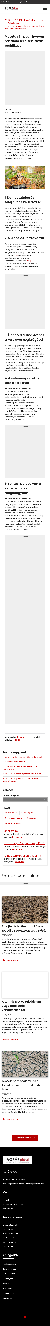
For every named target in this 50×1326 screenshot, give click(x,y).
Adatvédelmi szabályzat (13, 1204)
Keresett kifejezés (11, 795)
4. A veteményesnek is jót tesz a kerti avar (22, 773)
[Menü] (45, 8)
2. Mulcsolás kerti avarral (14, 761)
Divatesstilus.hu (9, 1238)
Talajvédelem (14, 23)
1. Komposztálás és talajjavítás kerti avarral (22, 757)
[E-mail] (20, 737)
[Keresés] (45, 799)
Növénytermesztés (10, 1269)
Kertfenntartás (9, 1274)
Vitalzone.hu (8, 1229)
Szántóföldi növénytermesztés (29, 20)
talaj (16, 255)
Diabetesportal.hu (10, 1233)
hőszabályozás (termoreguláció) (24, 843)
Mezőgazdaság (9, 1264)
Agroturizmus (8, 1293)
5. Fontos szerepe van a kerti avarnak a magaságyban (20, 780)
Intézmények (11, 812)
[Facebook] (17, 737)
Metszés (6, 1283)
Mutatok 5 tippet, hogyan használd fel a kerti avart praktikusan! (24, 27)
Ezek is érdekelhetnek (21, 875)
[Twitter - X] (23, 737)
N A (13, 109)
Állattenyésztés (9, 1279)
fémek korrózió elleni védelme (22, 855)
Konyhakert (7, 1298)
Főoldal (8, 20)
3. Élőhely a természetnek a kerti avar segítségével (20, 768)
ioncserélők (11, 831)
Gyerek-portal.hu (10, 1242)
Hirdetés (25, 53)
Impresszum (8, 1208)
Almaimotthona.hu (10, 1225)
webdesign (20, 1179)
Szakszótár (32, 818)
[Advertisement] (25, 79)
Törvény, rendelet (13, 823)
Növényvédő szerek (14, 818)
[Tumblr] (26, 737)
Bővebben (17, 837)
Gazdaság (7, 1288)
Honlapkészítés (9, 1179)
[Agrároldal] (11, 8)
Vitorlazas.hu (8, 1246)
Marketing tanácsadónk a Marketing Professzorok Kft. (25, 1183)
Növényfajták (27, 812)
